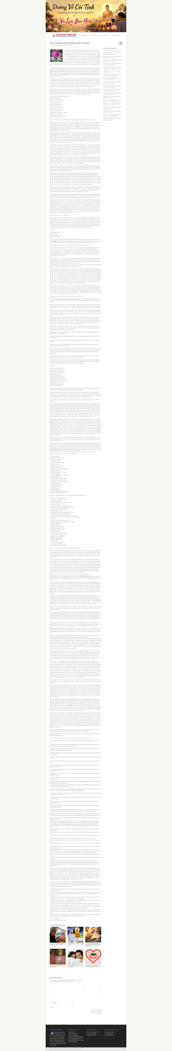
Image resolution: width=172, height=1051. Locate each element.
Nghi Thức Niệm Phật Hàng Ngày (76, 1037)
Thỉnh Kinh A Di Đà (91, 1035)
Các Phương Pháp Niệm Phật (75, 1038)
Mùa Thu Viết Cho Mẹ (117, 50)
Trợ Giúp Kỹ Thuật (73, 1041)
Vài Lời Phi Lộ (72, 1032)
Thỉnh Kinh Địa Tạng (91, 1033)
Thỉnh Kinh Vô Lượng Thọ (92, 1032)
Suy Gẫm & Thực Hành (61, 45)
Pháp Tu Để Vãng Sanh (74, 1035)
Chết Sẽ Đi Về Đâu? (73, 1033)
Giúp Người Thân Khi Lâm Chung (76, 1040)
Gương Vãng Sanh (109, 1033)
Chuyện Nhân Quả (109, 1032)
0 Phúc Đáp (69, 45)
